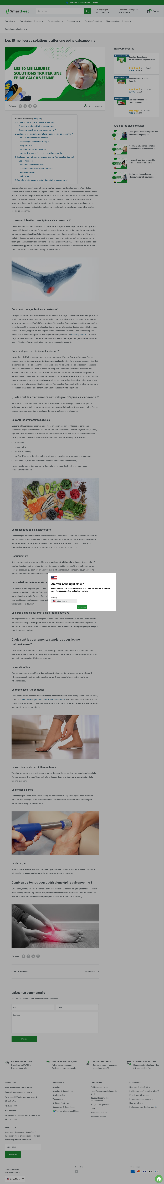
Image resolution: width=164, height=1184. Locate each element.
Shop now (82, 607)
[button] (111, 577)
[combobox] (60, 601)
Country (54, 597)
